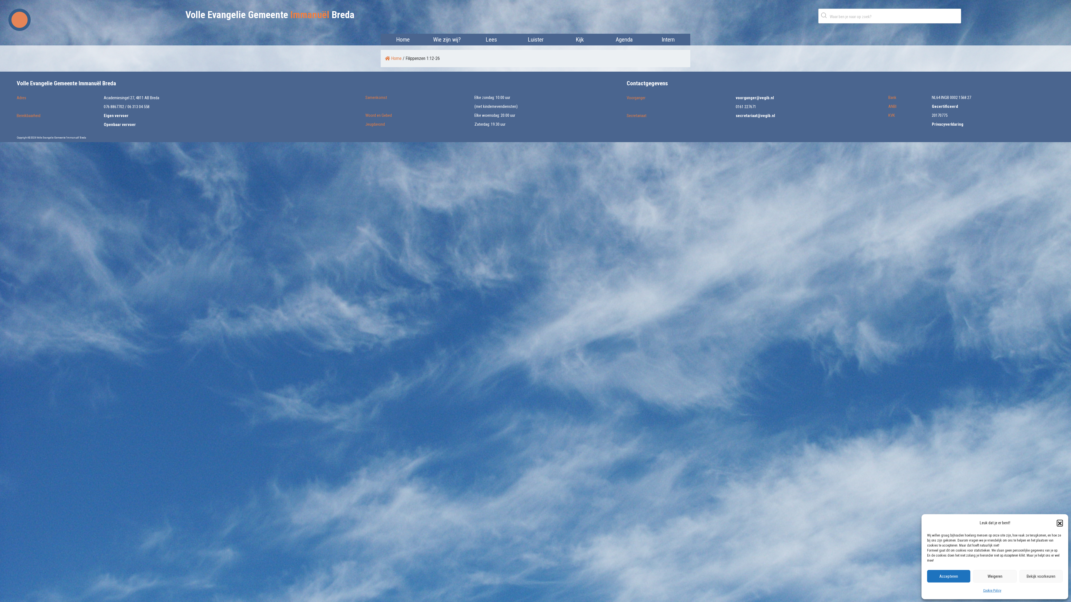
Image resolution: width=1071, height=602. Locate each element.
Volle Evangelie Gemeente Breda (269, 15)
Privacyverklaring (947, 124)
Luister (536, 39)
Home (403, 39)
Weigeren (995, 576)
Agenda (624, 39)
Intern (668, 39)
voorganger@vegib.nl (755, 97)
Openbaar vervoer (120, 124)
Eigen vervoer (116, 115)
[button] (1060, 523)
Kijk (580, 39)
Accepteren (948, 576)
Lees (491, 39)
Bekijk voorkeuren (1041, 576)
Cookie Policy (992, 591)
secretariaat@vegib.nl (755, 115)
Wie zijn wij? (447, 39)
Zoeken (825, 15)
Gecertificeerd (945, 106)
